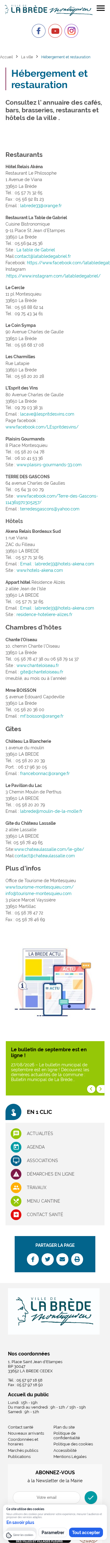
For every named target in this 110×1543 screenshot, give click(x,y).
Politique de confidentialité (66, 1435)
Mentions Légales (69, 1456)
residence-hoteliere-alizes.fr (44, 614)
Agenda (36, 1147)
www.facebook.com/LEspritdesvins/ (42, 427)
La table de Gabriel (35, 249)
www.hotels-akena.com (39, 570)
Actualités (40, 1133)
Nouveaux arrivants (26, 1433)
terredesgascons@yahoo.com (49, 508)
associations (42, 1160)
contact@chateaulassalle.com (45, 855)
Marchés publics (23, 1450)
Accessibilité (65, 1450)
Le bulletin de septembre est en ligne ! (49, 1052)
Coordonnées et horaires (23, 1441)
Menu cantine (43, 1201)
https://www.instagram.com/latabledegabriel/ (53, 275)
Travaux (36, 1187)
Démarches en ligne (51, 1174)
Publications (19, 1456)
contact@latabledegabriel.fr (43, 256)
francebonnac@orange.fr (45, 773)
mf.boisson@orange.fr (42, 716)
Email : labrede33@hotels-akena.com (57, 563)
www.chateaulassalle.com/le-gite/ (49, 849)
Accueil (6, 57)
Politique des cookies (73, 1444)
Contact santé (45, 1214)
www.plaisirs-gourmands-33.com (49, 464)
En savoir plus (20, 1522)
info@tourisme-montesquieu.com (39, 893)
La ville (27, 57)
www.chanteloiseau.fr (37, 665)
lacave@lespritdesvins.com (47, 414)
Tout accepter (86, 1532)
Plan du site (64, 1427)
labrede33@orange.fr (41, 205)
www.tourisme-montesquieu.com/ (40, 887)
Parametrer (53, 1532)
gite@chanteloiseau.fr (41, 671)
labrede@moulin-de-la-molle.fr (51, 811)
